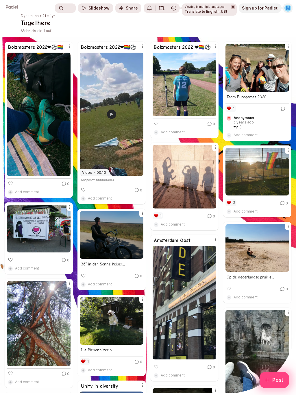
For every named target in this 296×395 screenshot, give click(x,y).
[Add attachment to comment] (10, 192)
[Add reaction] (10, 183)
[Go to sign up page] (288, 8)
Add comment (27, 192)
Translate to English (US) (206, 11)
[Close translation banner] (233, 7)
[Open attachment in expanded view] (39, 114)
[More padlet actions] (174, 8)
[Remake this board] (161, 8)
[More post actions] (66, 49)
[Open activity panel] (149, 8)
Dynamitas (30, 16)
